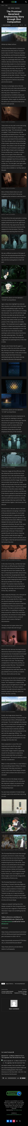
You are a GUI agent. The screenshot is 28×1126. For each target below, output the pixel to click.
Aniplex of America (9, 983)
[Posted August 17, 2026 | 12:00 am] (14, 1063)
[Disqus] (14, 1033)
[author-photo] (14, 1006)
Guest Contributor (7, 25)
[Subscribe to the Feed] (13, 1052)
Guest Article (17, 8)
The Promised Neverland (20, 983)
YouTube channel (6, 921)
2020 (6, 5)
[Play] (3, 1078)
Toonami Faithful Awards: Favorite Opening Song (7, 992)
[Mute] (20, 1078)
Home (2, 5)
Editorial (12, 8)
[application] (14, 1078)
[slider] (24, 1078)
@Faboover (4, 924)
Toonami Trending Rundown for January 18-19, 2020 (21, 993)
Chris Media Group (17, 1110)
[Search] (26, 2)
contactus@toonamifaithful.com (14, 1114)
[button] (2, 2)
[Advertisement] (14, 966)
